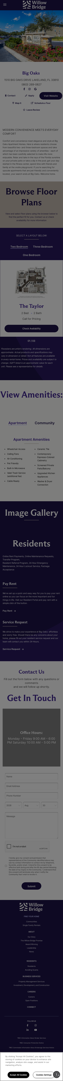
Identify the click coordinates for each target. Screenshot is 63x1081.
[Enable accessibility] (56, 1074)
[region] (31, 1066)
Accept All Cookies (18, 1075)
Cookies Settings (44, 1075)
